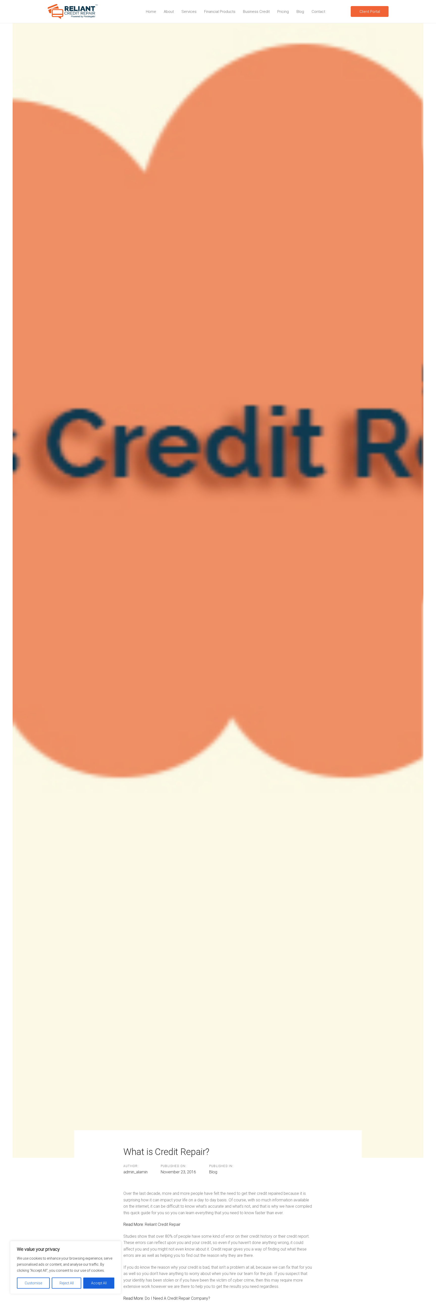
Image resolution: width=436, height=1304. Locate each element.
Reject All (67, 1283)
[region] (65, 1267)
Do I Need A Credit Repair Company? (177, 1298)
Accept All (99, 1283)
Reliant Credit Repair (162, 1224)
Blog (213, 1172)
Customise (33, 1283)
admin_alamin (135, 1172)
